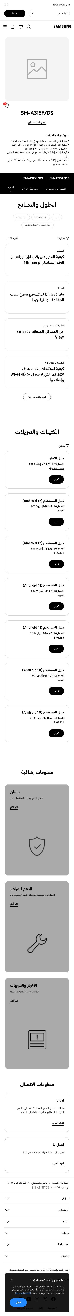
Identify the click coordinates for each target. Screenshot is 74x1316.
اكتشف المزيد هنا (23, 1293)
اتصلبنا (11, 188)
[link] (7, 105)
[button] (37, 260)
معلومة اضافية (30, 189)
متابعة (14, 13)
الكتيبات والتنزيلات (56, 189)
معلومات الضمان (37, 122)
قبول (18, 1302)
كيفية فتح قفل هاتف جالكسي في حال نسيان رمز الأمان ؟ (37, 141)
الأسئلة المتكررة (41, 217)
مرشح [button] (62, 446)
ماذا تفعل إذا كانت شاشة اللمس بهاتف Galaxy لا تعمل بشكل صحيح (37, 162)
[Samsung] (63, 26)
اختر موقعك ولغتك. (61, 4)
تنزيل (56, 479)
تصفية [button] (61, 238)
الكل (57, 217)
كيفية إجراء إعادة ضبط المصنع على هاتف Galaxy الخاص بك (37, 154)
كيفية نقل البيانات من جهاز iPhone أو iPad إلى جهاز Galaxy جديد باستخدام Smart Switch (39, 146)
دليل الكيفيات (21, 217)
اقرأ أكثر (14, 807)
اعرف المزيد (58, 1123)
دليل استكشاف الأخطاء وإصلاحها (37, 225)
